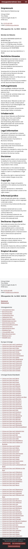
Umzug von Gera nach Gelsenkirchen (13, 431)
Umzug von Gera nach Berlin (10, 378)
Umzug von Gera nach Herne (10, 483)
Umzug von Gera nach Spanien (11, 368)
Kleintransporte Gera (8, 328)
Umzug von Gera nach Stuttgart (11, 393)
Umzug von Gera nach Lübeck (11, 450)
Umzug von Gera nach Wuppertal (12, 416)
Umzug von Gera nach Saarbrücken (12, 461)
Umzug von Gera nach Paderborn (12, 491)
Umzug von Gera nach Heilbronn (12, 502)
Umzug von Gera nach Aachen (11, 433)
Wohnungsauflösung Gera (10, 324)
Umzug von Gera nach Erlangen (11, 519)
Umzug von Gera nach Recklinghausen (13, 527)
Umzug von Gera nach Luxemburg (12, 344)
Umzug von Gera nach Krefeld (11, 446)
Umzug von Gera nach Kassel (10, 457)
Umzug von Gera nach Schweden (12, 350)
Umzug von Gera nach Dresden (11, 390)
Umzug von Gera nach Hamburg (11, 395)
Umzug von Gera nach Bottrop (11, 510)
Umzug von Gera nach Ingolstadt (12, 493)
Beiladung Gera (6, 336)
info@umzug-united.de (12, 25)
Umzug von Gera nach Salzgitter (11, 530)
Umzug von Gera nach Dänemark (12, 365)
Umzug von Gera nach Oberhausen (12, 453)
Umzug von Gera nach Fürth (10, 499)
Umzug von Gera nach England (11, 354)
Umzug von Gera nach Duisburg (11, 412)
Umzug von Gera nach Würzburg (12, 501)
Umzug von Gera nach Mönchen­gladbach (14, 427)
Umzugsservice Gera (8, 310)
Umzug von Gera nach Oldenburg (12, 472)
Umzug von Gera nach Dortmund (12, 406)
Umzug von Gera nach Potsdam (11, 391)
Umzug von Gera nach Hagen (11, 459)
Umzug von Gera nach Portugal (11, 367)
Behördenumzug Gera (8, 334)
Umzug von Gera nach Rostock (11, 455)
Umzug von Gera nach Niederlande (12, 359)
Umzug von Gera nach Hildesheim (12, 536)
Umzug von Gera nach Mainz (10, 448)
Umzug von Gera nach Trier (10, 528)
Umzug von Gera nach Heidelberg (12, 481)
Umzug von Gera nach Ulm (10, 504)
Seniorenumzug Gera (8, 323)
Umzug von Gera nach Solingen (11, 478)
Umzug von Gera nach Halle (10, 439)
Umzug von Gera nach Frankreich (12, 361)
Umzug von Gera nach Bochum (11, 414)
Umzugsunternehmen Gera (11, 2)
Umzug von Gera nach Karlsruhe (11, 423)
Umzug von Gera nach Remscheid (12, 523)
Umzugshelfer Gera (8, 332)
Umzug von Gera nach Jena (10, 525)
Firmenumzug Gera (8, 315)
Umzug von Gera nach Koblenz (11, 517)
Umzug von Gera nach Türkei (10, 352)
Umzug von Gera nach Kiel (10, 435)
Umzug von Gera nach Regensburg (12, 489)
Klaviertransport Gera (8, 319)
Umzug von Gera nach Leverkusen (12, 476)
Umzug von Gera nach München (11, 399)
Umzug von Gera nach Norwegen (12, 346)
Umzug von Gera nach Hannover (11, 404)
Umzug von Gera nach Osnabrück (12, 474)
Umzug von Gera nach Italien (10, 357)
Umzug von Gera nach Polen (10, 348)
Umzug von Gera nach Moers (10, 532)
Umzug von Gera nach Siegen (11, 534)
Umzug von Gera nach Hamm (11, 463)
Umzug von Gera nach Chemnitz (11, 437)
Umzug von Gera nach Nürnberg (11, 401)
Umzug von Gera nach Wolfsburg (12, 508)
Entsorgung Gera (7, 326)
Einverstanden (6, 543)
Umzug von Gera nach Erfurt (10, 452)
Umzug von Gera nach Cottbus (11, 388)
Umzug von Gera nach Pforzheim (12, 506)
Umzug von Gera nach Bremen (11, 386)
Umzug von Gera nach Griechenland (13, 355)
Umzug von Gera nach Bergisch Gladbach (14, 521)
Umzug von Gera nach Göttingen (12, 512)
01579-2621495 (8, 23)
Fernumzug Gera (7, 313)
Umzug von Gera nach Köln (10, 410)
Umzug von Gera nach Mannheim (12, 421)
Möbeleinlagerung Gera (9, 321)
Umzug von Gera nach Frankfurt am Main (14, 397)
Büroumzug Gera (7, 311)
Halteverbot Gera (7, 317)
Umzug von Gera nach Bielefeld (11, 417)
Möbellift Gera (6, 337)
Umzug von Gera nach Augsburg (11, 403)
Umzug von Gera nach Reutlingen (12, 514)
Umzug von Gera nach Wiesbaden (12, 425)
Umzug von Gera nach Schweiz (11, 370)
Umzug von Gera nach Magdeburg (12, 440)
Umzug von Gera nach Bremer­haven (13, 515)
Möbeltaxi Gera (6, 330)
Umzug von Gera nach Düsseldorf (12, 408)
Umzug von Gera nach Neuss (10, 485)
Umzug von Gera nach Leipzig (11, 384)
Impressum (4, 301)
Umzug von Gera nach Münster (11, 419)
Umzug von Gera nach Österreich (12, 363)
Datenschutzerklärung (14, 546)
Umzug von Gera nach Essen (10, 382)
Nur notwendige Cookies (18, 543)
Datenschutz (5, 303)
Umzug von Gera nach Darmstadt (12, 479)
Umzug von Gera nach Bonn (10, 380)
